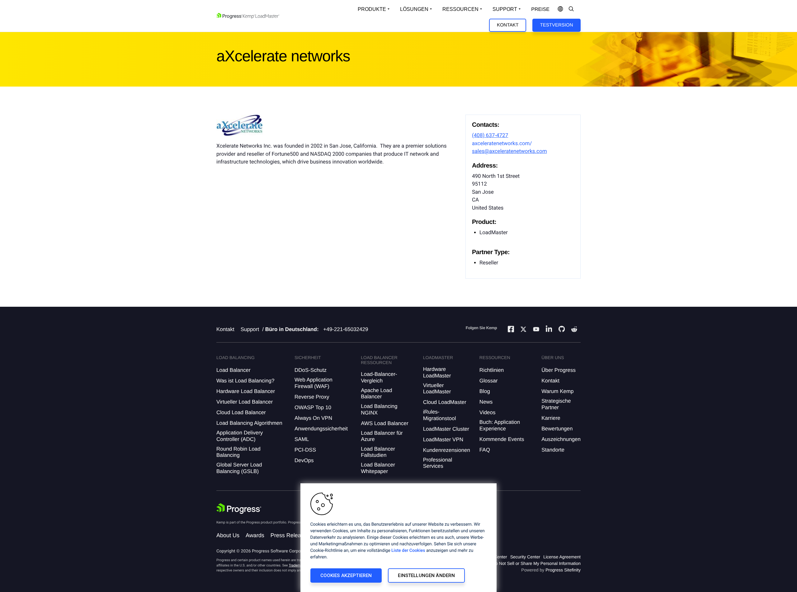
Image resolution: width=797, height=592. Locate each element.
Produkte (372, 9)
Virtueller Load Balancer (244, 402)
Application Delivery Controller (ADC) (239, 436)
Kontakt (508, 25)
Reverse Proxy (312, 397)
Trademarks (298, 565)
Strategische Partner (556, 404)
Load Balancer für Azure (382, 436)
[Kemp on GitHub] (562, 330)
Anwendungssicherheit (321, 429)
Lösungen (414, 9)
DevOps (304, 460)
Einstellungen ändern (426, 575)
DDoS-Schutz (311, 370)
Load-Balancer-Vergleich (379, 377)
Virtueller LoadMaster (437, 388)
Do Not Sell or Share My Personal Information (536, 563)
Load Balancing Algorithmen (249, 423)
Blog (484, 391)
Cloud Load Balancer (241, 412)
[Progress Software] (238, 508)
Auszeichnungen (561, 439)
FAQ (484, 450)
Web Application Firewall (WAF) (313, 383)
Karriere (550, 418)
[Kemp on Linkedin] (549, 329)
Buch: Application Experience (499, 425)
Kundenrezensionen (446, 450)
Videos (487, 412)
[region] (398, 537)
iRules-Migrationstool (439, 415)
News (486, 402)
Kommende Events (501, 439)
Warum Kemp (557, 391)
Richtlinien (491, 370)
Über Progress (558, 370)
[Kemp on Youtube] (536, 330)
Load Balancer (233, 370)
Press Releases (290, 535)
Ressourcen (460, 9)
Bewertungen (557, 429)
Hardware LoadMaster (437, 372)
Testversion (556, 25)
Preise (540, 9)
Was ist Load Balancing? (245, 381)
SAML (302, 439)
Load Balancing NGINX (379, 409)
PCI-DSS (305, 450)
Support (505, 9)
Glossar (488, 381)
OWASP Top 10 (313, 407)
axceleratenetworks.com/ (502, 143)
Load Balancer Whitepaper (378, 468)
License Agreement (562, 556)
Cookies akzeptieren (346, 575)
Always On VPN (313, 418)
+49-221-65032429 (345, 329)
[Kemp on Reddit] (574, 330)
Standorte (552, 450)
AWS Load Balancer (384, 423)
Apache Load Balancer (376, 393)
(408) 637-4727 (490, 135)
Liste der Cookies (408, 550)
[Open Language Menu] (560, 9)
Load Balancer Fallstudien (378, 452)
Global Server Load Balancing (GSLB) (239, 468)
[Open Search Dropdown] (571, 9)
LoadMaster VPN (443, 440)
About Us (227, 535)
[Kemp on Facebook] (511, 329)
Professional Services (437, 463)
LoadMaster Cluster (446, 429)
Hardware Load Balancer (245, 391)
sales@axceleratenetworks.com (509, 151)
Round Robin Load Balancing (238, 452)
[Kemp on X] (523, 330)
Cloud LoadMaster (444, 402)
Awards (255, 535)
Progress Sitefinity (563, 569)
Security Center (525, 556)
